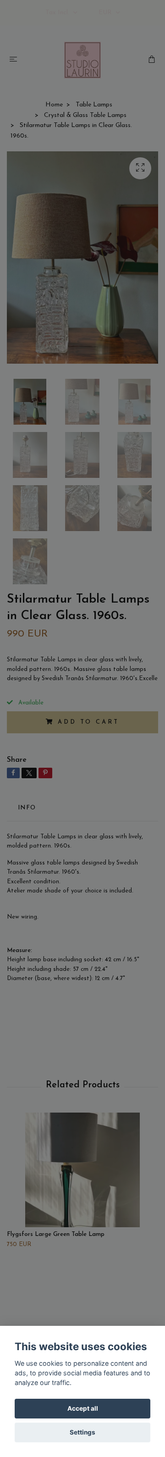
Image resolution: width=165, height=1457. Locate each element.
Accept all (82, 1408)
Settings (82, 1432)
